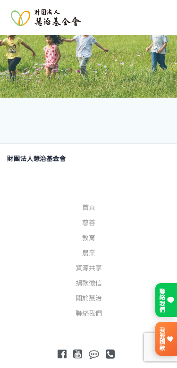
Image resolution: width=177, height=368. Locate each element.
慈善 (88, 222)
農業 (88, 253)
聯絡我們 (89, 313)
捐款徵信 (89, 283)
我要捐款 (161, 338)
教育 (88, 238)
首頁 (88, 207)
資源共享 (89, 268)
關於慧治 (89, 298)
